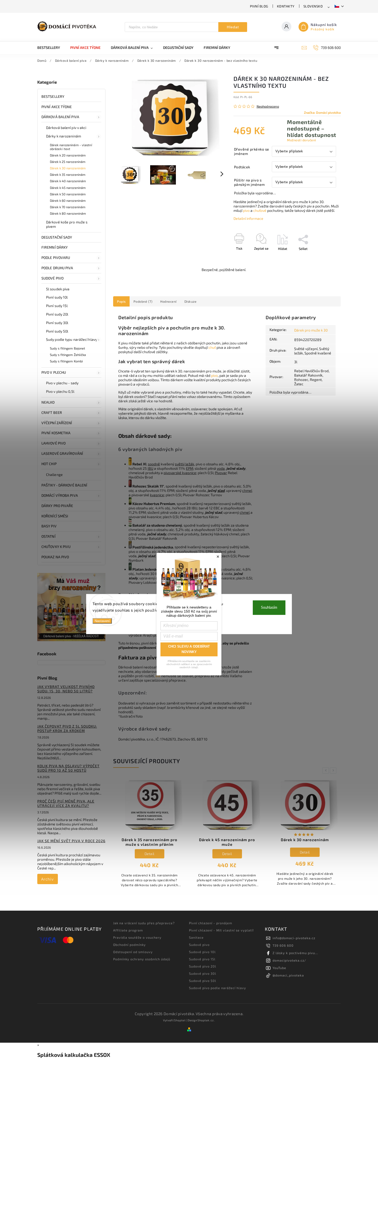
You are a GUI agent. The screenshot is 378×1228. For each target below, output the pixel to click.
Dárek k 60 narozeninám (68, 200)
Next (334, 770)
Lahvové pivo (53, 443)
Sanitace (196, 937)
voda (221, 468)
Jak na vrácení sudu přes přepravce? (144, 923)
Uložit (245, 258)
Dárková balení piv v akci (66, 127)
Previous (326, 770)
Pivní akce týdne (56, 106)
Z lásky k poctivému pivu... (295, 953)
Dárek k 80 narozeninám (68, 213)
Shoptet (180, 1020)
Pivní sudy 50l (57, 331)
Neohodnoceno (268, 106)
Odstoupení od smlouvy (133, 952)
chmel (247, 490)
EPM (189, 468)
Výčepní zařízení (56, 423)
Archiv (47, 879)
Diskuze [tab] (190, 301)
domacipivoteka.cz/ (289, 960)
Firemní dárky (54, 247)
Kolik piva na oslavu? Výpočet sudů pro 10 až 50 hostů (68, 768)
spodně (154, 464)
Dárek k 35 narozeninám (67, 174)
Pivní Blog (259, 6)
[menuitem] (51, 47)
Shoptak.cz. (206, 1020)
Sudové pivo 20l (202, 966)
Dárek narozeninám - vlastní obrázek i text (71, 147)
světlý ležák (184, 464)
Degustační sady (56, 237)
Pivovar (221, 473)
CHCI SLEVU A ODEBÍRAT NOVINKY (189, 649)
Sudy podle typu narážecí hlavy (71, 339)
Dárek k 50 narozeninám (68, 194)
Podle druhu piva (57, 268)
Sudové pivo (52, 278)
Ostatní (48, 536)
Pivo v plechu (53, 372)
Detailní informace (248, 218)
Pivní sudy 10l (57, 297)
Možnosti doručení (301, 140)
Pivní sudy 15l (57, 305)
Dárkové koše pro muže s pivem (66, 224)
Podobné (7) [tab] (143, 301)
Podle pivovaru (55, 257)
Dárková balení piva (60, 117)
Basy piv (49, 526)
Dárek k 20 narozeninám (68, 155)
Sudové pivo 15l (202, 959)
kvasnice (157, 495)
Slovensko (313, 6)
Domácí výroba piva (59, 495)
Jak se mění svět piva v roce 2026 (71, 841)
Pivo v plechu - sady (62, 383)
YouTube (279, 968)
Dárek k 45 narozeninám (68, 188)
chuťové (259, 210)
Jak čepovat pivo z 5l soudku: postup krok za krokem (67, 728)
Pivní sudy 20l (57, 314)
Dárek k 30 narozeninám (68, 168)
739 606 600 (283, 945)
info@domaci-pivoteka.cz (294, 938)
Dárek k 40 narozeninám (68, 181)
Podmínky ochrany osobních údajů (141, 959)
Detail (150, 853)
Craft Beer (51, 412)
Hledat (233, 27)
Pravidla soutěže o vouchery (137, 937)
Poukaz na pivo (55, 557)
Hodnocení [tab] (168, 301)
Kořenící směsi (54, 516)
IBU (150, 468)
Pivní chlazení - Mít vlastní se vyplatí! (221, 930)
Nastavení (102, 621)
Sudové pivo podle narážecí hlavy (217, 988)
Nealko (48, 402)
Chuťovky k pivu (56, 546)
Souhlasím (269, 607)
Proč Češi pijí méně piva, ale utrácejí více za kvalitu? (65, 803)
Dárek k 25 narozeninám (67, 162)
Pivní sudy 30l (57, 322)
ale (157, 676)
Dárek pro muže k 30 (311, 330)
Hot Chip (49, 463)
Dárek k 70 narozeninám (67, 207)
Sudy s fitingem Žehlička (68, 355)
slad (220, 490)
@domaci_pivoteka (288, 975)
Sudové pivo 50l (202, 981)
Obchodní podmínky (129, 945)
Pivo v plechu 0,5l (60, 391)
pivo (246, 210)
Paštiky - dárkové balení (64, 485)
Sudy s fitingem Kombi (66, 361)
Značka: (322, 112)
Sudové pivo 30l (202, 973)
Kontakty (286, 6)
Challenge (54, 474)
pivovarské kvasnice (180, 473)
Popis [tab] (121, 301)
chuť (212, 347)
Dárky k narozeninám (63, 136)
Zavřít (324, 258)
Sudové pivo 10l (202, 952)
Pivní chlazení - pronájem (210, 923)
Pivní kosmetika (56, 433)
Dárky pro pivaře (57, 505)
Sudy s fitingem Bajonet (67, 348)
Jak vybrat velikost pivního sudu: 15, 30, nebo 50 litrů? (66, 688)
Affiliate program (128, 930)
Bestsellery (52, 96)
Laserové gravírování (62, 453)
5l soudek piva (57, 289)
